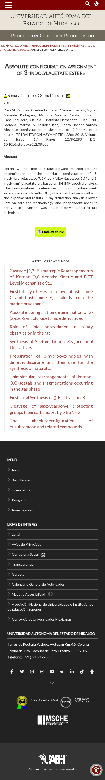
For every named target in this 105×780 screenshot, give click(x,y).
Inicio (16, 470)
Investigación (22, 510)
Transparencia (23, 564)
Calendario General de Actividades (38, 584)
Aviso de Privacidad (26, 544)
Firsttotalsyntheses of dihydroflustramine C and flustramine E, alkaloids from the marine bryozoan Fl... (51, 297)
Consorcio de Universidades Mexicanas (42, 619)
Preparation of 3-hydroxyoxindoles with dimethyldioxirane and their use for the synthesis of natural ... (51, 362)
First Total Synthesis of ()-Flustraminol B (47, 397)
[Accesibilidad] (96, 770)
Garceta (18, 574)
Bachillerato (21, 480)
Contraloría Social (26, 554)
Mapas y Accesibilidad (28, 594)
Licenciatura (21, 490)
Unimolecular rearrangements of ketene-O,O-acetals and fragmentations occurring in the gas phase (51, 383)
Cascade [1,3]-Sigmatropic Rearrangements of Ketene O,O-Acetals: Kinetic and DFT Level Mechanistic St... (51, 277)
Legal (16, 534)
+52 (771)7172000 (37, 657)
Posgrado (19, 500)
